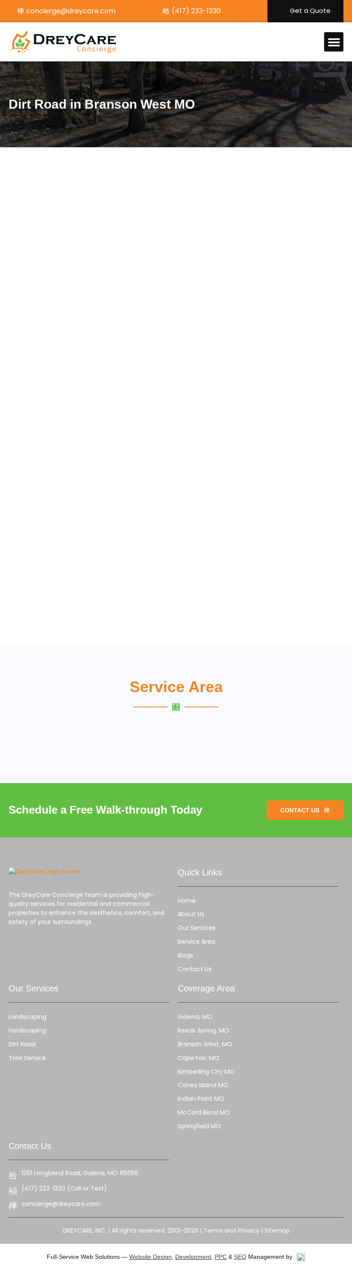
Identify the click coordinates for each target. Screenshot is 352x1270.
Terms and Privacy (231, 1230)
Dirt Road (22, 1044)
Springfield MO (199, 1126)
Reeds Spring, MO (203, 1030)
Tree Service (27, 1058)
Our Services (196, 928)
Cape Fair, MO (198, 1058)
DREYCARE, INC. (84, 1230)
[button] (333, 42)
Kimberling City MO (206, 1071)
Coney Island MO (203, 1085)
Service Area (196, 941)
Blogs (185, 955)
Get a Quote (310, 10)
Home (187, 900)
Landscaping (27, 1016)
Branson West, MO (205, 1044)
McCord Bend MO (204, 1112)
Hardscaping (27, 1030)
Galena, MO (195, 1016)
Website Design (150, 1256)
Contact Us (195, 969)
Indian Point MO (201, 1098)
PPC (221, 1256)
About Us (191, 914)
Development (193, 1256)
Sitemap (277, 1230)
